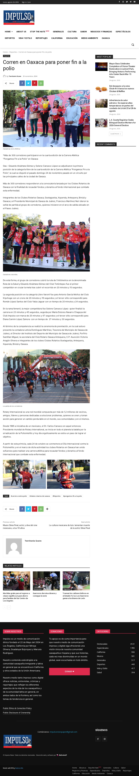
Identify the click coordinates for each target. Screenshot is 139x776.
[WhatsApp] (41, 83)
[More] (47, 509)
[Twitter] (127, 2)
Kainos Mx (19, 768)
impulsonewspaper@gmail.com (63, 732)
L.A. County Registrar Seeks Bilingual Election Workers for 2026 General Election (122, 122)
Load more (114, 134)
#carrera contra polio (19, 496)
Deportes (13, 52)
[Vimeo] (130, 2)
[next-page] (9, 607)
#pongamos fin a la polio (72, 496)
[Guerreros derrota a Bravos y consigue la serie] (46, 580)
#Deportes (57, 496)
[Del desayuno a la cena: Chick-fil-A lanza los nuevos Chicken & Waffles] (101, 89)
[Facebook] (119, 2)
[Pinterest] (34, 83)
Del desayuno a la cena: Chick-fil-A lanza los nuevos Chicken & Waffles (121, 88)
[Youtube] (134, 2)
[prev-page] (4, 607)
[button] (132, 44)
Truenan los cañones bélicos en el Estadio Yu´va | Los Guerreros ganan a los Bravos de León (76, 595)
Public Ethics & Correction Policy (17, 708)
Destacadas (8, 589)
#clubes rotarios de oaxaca (40, 496)
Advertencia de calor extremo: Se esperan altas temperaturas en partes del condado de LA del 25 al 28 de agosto (122, 105)
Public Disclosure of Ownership (16, 712)
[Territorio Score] (5, 76)
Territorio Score (15, 76)
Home (5, 52)
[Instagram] (123, 2)
